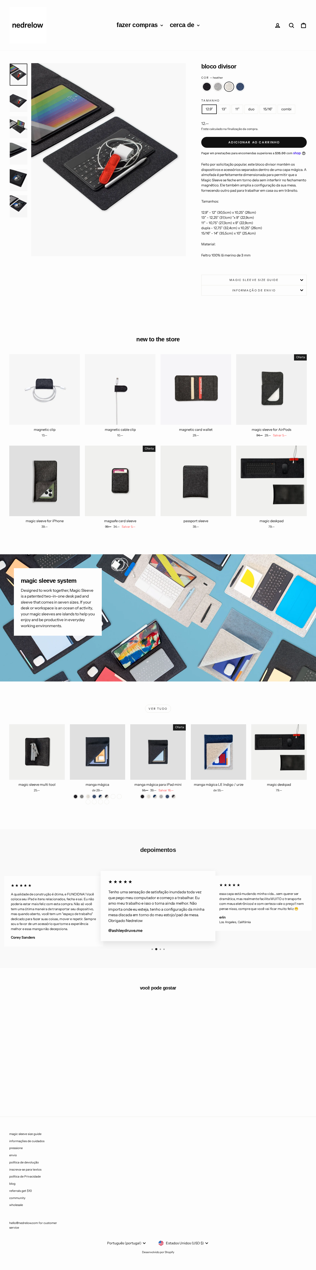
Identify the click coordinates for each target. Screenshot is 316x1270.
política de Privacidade (25, 1176)
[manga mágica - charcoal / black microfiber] (119, 796)
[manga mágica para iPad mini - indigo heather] (155, 796)
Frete (205, 129)
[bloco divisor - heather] (48, 1089)
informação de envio (254, 290)
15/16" (268, 109)
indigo (240, 86)
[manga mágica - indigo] (94, 796)
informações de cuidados (26, 1141)
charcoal (206, 86)
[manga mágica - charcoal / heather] (107, 796)
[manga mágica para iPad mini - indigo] (167, 796)
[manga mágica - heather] (88, 796)
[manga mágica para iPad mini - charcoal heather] (173, 796)
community (17, 1198)
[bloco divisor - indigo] (54, 1089)
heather (229, 86)
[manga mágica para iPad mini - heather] (148, 796)
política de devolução (24, 1162)
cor (212, 77)
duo (251, 109)
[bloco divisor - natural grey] (41, 1089)
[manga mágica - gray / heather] (113, 796)
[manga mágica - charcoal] (75, 796)
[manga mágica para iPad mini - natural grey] (161, 796)
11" (237, 109)
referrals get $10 (20, 1191)
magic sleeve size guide (254, 280)
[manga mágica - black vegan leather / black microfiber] (107, 802)
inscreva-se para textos (25, 1169)
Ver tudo (158, 708)
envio (13, 1155)
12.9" (209, 109)
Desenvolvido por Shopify (158, 1252)
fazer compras (138, 25)
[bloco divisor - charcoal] (35, 1089)
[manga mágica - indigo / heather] (100, 796)
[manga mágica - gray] (82, 796)
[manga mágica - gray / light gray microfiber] (94, 802)
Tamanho (210, 100)
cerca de (183, 25)
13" (224, 109)
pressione (16, 1148)
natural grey (218, 86)
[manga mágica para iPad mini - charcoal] (142, 796)
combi (286, 109)
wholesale (16, 1205)
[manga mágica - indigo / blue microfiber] (88, 802)
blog (12, 1183)
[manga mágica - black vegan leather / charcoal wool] (100, 802)
